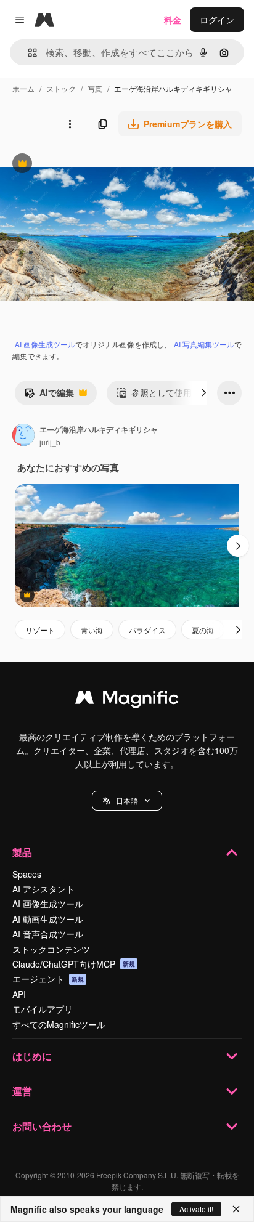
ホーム (23, 88)
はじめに (32, 1056)
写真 (95, 88)
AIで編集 (49, 395)
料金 (172, 20)
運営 (22, 1091)
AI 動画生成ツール (47, 919)
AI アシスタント (43, 889)
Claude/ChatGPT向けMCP (73, 964)
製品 (22, 852)
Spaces (26, 874)
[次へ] (203, 393)
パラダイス (147, 630)
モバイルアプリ (42, 1009)
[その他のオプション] (69, 123)
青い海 (92, 630)
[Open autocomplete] (27, 52)
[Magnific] (127, 700)
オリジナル (85, 164)
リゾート (40, 630)
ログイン (217, 20)
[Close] (236, 1209)
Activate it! (196, 1209)
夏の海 (203, 630)
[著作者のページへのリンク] (23, 436)
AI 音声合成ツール (47, 934)
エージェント (48, 979)
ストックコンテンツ (51, 949)
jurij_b (49, 442)
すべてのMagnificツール (58, 1024)
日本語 (127, 800)
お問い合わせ (42, 1126)
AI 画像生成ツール (45, 344)
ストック (61, 88)
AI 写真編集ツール (204, 344)
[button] (127, 801)
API (19, 994)
